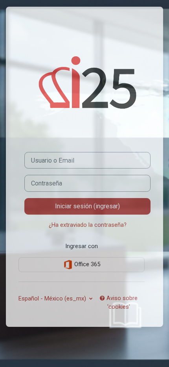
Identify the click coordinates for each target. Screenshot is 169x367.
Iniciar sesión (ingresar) (87, 206)
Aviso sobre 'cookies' (121, 302)
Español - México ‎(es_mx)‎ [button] (53, 298)
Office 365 (86, 264)
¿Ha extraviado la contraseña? (88, 224)
